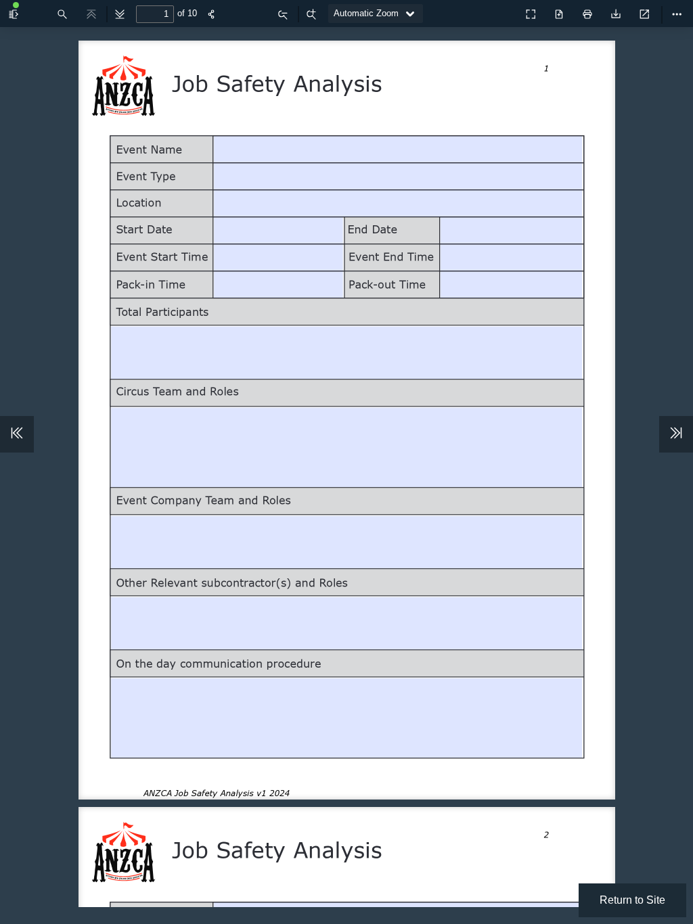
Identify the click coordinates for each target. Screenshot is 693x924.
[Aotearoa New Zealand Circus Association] (500, 10)
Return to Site (632, 900)
